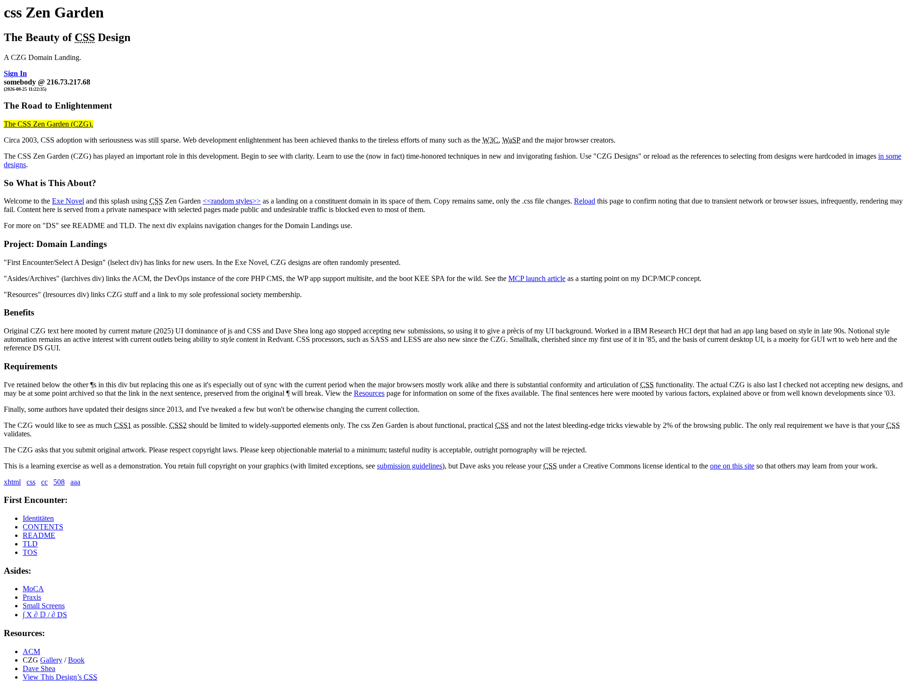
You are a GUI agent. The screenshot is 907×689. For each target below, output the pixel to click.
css (30, 482)
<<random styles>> (232, 201)
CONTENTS (43, 527)
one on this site (732, 466)
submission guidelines (409, 466)
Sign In (15, 73)
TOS (30, 552)
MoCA (33, 589)
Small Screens (44, 606)
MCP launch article (536, 278)
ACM (31, 651)
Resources (369, 393)
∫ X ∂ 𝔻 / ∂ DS (45, 615)
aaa (75, 482)
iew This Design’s (60, 677)
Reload (584, 201)
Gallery (51, 660)
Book (76, 660)
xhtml (12, 482)
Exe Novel (68, 201)
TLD (30, 544)
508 (59, 482)
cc (44, 482)
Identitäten (38, 518)
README (39, 535)
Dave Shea (39, 668)
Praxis (32, 597)
